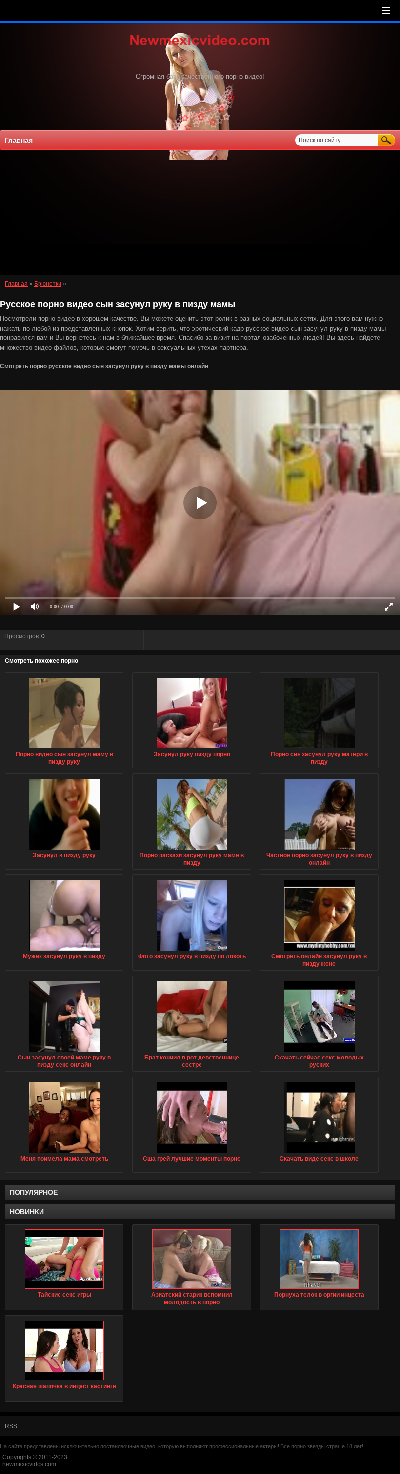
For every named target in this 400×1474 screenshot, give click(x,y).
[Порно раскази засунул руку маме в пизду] (192, 850)
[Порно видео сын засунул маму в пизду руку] (64, 749)
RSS (11, 1426)
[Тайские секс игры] (64, 1259)
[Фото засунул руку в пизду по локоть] (192, 951)
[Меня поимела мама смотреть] (64, 1153)
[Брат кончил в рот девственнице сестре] (192, 1052)
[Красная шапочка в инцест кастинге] (64, 1350)
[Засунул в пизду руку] (64, 850)
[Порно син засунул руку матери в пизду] (319, 749)
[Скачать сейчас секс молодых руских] (319, 1052)
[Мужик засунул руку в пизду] (64, 951)
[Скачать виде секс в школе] (319, 1153)
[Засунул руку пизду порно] (192, 749)
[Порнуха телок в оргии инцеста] (319, 1259)
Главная (19, 140)
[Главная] (200, 46)
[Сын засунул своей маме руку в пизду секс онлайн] (64, 1052)
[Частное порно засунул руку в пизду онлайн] (319, 850)
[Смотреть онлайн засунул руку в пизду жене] (319, 951)
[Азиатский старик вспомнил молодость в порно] (191, 1259)
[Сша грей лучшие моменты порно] (192, 1153)
